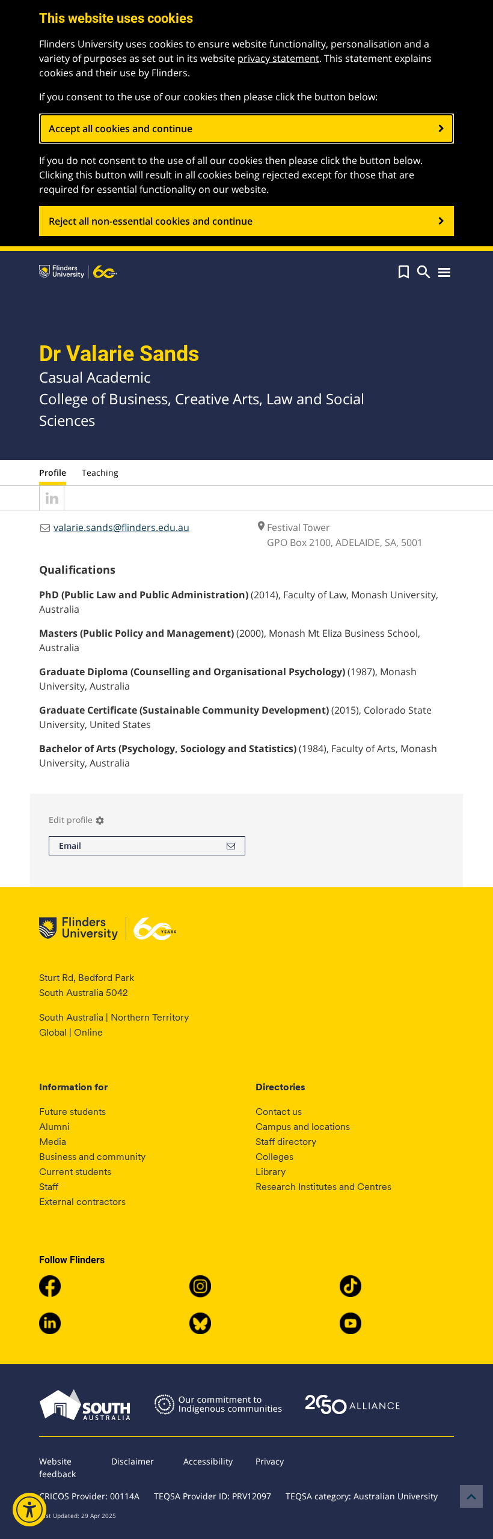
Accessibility (208, 1461)
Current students (75, 1171)
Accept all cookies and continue (120, 128)
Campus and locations (303, 1126)
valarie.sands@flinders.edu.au (121, 527)
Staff (48, 1186)
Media (52, 1141)
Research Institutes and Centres (323, 1186)
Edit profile (77, 819)
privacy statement (278, 58)
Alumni (54, 1126)
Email (70, 845)
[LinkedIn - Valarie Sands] (52, 507)
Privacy (270, 1461)
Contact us (279, 1111)
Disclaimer (132, 1461)
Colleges (274, 1156)
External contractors (82, 1201)
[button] (403, 272)
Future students (72, 1111)
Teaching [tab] (100, 472)
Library (271, 1171)
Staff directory (286, 1141)
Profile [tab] (52, 472)
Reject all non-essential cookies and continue (151, 221)
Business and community (92, 1156)
